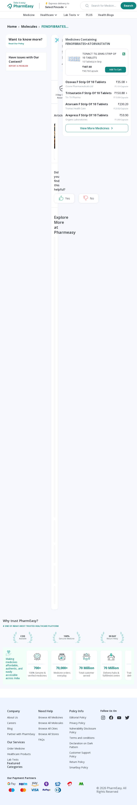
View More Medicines (94, 128)
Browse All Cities (48, 728)
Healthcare (47, 14)
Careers (11, 723)
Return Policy (77, 762)
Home (12, 26)
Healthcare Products (19, 754)
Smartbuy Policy (78, 767)
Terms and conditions (82, 737)
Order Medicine (16, 748)
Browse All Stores (48, 734)
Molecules (29, 26)
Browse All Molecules (50, 723)
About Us (12, 717)
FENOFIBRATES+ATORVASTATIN (54, 26)
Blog (9, 728)
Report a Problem (18, 66)
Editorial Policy (77, 717)
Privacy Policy (77, 723)
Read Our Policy (16, 43)
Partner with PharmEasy (21, 734)
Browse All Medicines (50, 717)
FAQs (41, 739)
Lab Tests (70, 14)
